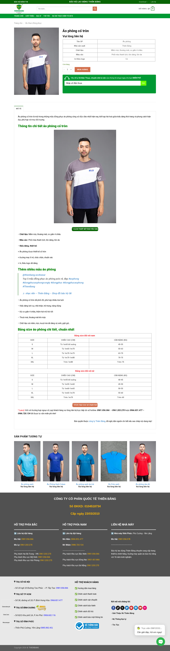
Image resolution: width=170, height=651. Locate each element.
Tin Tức (115, 625)
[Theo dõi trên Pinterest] (131, 608)
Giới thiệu (30, 16)
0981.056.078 (124, 539)
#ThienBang (29, 286)
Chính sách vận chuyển (87, 600)
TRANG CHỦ (18, 16)
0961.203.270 (45, 554)
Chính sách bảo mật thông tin (90, 617)
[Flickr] (145, 608)
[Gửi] (95, 9)
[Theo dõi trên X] (122, 608)
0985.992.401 (47, 628)
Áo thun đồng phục (33, 23)
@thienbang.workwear (34, 274)
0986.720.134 (77, 545)
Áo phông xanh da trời (85, 484)
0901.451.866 (94, 560)
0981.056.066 (27, 539)
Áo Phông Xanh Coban (56, 484)
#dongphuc (56, 282)
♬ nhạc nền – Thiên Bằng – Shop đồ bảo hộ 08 (47, 293)
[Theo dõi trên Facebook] (113, 608)
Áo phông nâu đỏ (143, 484)
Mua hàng (82, 69)
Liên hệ (153, 2)
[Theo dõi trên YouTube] (140, 608)
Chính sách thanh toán (87, 594)
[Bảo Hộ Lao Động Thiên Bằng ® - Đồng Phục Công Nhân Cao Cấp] (23, 9)
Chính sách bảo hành (86, 605)
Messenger (6, 622)
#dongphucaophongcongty (36, 282)
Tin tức (46, 16)
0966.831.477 (77, 539)
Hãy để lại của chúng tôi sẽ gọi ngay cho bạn (106, 78)
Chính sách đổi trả (85, 611)
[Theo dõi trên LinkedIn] (136, 608)
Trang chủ (18, 23)
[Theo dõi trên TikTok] (118, 608)
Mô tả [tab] (18, 109)
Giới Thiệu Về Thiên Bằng (123, 613)
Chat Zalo (6, 614)
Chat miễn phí (6, 606)
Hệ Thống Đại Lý (119, 619)
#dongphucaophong (73, 282)
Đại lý (38, 16)
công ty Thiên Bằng (97, 421)
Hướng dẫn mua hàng (87, 588)
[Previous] (14, 466)
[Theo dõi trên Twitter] (127, 608)
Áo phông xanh (27, 484)
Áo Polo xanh (113, 484)
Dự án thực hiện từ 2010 (62, 16)
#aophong (74, 278)
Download (142, 2)
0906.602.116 (50, 615)
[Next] (156, 466)
